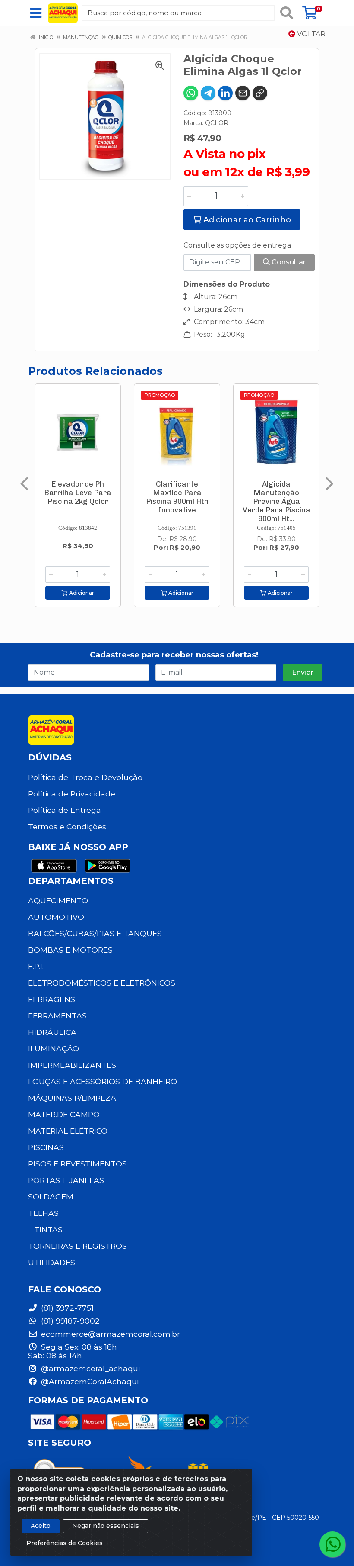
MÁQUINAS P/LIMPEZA (72, 1097)
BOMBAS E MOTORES (70, 949)
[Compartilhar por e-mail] (242, 93)
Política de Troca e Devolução (85, 777)
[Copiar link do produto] (260, 93)
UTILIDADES (51, 1262)
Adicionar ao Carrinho (246, 220)
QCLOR (216, 123)
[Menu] (36, 13)
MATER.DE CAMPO (64, 1114)
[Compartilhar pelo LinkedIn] (225, 93)
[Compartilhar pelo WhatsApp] (190, 93)
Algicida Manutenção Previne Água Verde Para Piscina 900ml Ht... (276, 501)
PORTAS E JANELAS (66, 1180)
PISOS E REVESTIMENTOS (77, 1163)
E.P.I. (36, 966)
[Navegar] (24, 484)
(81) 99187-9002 (69, 1320)
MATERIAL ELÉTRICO (67, 1130)
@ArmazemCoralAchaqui (89, 1381)
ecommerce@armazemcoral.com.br (109, 1333)
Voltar (310, 34)
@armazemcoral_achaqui (89, 1368)
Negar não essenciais (105, 1526)
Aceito (41, 1526)
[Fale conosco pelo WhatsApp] (332, 1544)
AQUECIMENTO (58, 900)
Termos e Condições (67, 826)
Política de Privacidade (71, 793)
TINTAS (48, 1229)
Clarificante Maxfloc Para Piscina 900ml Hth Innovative (177, 497)
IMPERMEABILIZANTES (72, 1065)
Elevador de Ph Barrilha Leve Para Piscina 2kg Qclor (77, 493)
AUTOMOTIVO (56, 917)
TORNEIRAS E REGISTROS (77, 1245)
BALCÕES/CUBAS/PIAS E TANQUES (95, 933)
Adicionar (81, 593)
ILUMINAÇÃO (53, 1048)
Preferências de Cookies (64, 1543)
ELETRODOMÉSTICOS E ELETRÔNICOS (101, 982)
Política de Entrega (64, 810)
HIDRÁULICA (52, 1032)
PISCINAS (46, 1147)
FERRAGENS (51, 999)
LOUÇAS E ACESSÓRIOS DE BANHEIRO (102, 1081)
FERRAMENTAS (57, 1015)
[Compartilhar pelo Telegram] (208, 93)
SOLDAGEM (50, 1196)
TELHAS (43, 1213)
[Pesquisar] (286, 13)
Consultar (288, 262)
